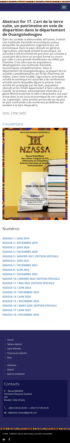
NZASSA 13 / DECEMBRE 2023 (20, 292)
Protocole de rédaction (17, 353)
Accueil (10, 339)
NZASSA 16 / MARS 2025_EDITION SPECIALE (29, 305)
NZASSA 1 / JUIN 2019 (15, 238)
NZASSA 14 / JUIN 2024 (16, 296)
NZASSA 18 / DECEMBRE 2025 (20, 314)
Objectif (10, 369)
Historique (11, 365)
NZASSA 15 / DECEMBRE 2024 (20, 301)
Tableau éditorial (14, 344)
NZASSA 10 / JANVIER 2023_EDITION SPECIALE (31, 279)
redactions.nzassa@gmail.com (22, 412)
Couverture (12, 124)
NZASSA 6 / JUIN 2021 (15, 260)
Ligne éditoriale (14, 348)
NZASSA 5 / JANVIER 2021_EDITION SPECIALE (30, 256)
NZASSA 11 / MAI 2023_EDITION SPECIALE (28, 283)
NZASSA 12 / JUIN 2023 (16, 287)
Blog (9, 357)
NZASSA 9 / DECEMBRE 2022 (20, 274)
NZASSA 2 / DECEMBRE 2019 (20, 243)
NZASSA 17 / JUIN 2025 (16, 310)
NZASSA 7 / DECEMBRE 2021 (20, 265)
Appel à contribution (16, 373)
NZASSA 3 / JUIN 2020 (15, 247)
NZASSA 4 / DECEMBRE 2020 (20, 252)
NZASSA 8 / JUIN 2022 (15, 270)
